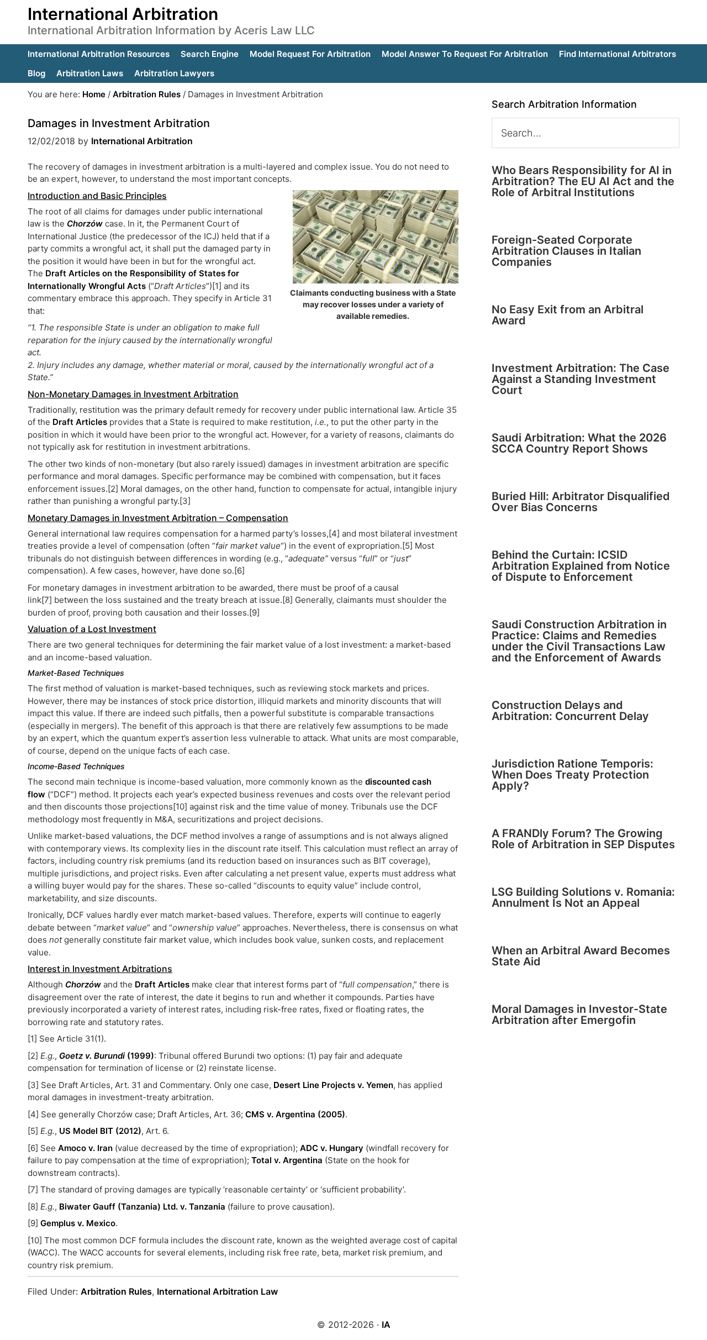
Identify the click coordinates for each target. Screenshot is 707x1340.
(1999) (106, 1055)
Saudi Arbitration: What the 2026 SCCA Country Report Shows (579, 443)
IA (386, 1324)
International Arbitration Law (217, 1291)
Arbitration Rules (116, 1291)
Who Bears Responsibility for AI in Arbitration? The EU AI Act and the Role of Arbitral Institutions (583, 181)
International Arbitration (123, 14)
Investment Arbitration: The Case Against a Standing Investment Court (580, 379)
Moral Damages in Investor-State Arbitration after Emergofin (579, 1014)
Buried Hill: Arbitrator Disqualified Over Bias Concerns (581, 502)
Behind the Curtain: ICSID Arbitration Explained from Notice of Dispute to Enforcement (581, 566)
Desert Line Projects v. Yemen (333, 1085)
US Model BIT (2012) (100, 1131)
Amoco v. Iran (85, 1148)
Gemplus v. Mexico (77, 1223)
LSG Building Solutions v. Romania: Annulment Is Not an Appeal (583, 897)
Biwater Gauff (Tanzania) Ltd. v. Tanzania (142, 1206)
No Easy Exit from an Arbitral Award (567, 315)
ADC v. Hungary (331, 1148)
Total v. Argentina (287, 1160)
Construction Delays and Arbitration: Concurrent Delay (570, 710)
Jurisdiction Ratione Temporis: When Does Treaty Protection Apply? (572, 774)
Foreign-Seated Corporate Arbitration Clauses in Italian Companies (566, 251)
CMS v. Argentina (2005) (295, 1114)
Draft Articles (79, 422)
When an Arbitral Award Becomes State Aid (581, 956)
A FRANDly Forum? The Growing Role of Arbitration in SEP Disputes (583, 839)
